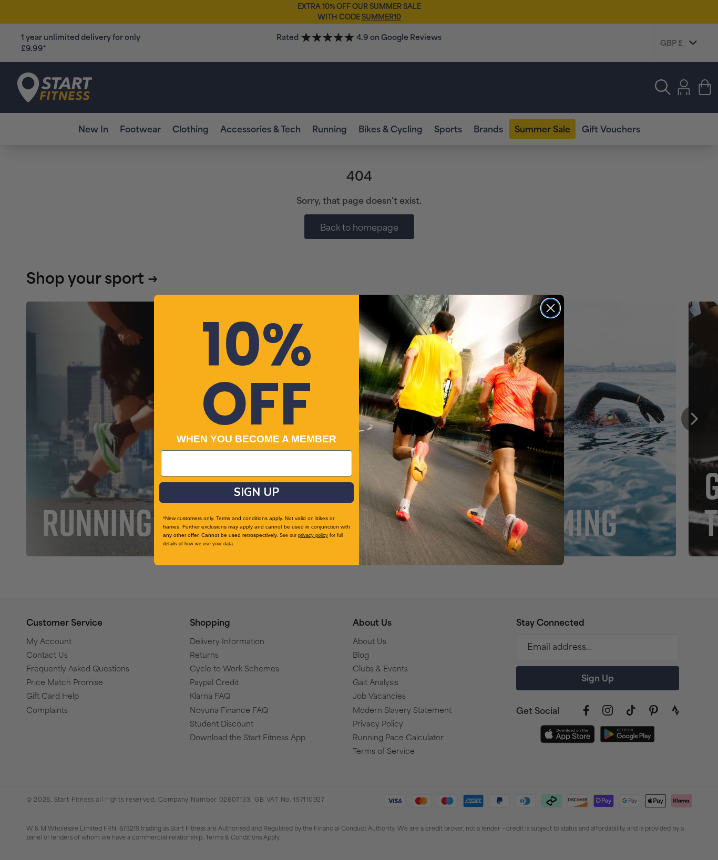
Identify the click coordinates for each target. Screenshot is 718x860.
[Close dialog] (550, 308)
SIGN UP (256, 492)
